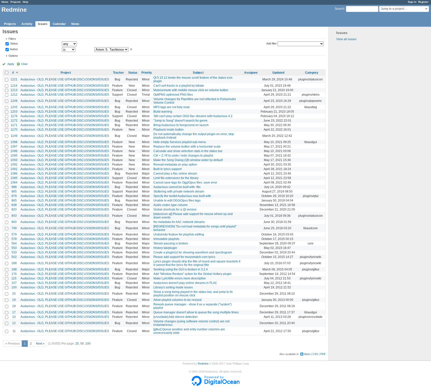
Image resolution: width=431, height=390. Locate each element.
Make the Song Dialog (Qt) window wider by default (188, 160)
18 (14, 306)
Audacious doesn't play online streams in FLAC (185, 283)
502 (14, 257)
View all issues (346, 39)
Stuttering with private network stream (178, 191)
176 (14, 274)
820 (14, 209)
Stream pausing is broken (170, 243)
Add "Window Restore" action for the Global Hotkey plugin (192, 274)
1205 (13, 107)
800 (14, 222)
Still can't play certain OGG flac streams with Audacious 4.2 (192, 116)
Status (13, 43)
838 (14, 205)
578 (14, 239)
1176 (14, 116)
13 (14, 317)
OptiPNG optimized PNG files (173, 94)
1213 (13, 90)
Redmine (203, 363)
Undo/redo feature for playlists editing (178, 234)
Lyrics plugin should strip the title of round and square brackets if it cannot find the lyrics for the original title (196, 263)
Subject (198, 72)
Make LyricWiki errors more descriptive (179, 278)
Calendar (59, 24)
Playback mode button (168, 129)
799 (14, 228)
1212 (13, 94)
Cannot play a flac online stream (175, 173)
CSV (315, 354)
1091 (13, 169)
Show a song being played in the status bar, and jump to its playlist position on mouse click (193, 293)
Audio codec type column (170, 205)
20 (14, 293)
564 (14, 243)
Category (311, 72)
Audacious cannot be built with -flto (177, 187)
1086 (13, 173)
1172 (14, 120)
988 (14, 187)
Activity (26, 24)
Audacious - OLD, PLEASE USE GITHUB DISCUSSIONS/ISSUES (64, 79)
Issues (42, 24)
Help (25, 1)
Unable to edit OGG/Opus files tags (177, 200)
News (75, 24)
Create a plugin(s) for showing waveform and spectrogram (192, 252)
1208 (13, 101)
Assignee (251, 72)
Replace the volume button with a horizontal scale (187, 146)
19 (14, 300)
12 (14, 323)
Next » (40, 343)
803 (14, 215)
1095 (13, 155)
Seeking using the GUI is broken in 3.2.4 (180, 269)
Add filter (271, 43)
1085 (13, 178)
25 (77, 343)
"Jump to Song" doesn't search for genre (180, 120)
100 (14, 287)
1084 (13, 182)
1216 (13, 85)
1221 (13, 79)
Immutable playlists (166, 239)
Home (4, 1)
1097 (13, 146)
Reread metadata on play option (175, 164)
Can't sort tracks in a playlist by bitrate (178, 85)
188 (14, 269)
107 (14, 283)
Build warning (162, 111)
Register (423, 1)
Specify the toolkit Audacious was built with (182, 196)
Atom (307, 354)
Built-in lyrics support (167, 169)
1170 (14, 129)
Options (13, 55)
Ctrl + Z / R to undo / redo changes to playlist (183, 155)
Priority (146, 72)
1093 (13, 160)
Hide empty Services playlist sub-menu (179, 142)
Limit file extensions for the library (176, 178)
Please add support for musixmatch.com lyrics (184, 257)
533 (14, 252)
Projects (15, 1)
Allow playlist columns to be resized (177, 300)
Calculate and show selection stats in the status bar (187, 151)
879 (14, 196)
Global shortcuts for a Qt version (175, 209)
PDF (323, 354)
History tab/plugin (165, 248)
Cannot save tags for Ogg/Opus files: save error (185, 182)
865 (14, 200)
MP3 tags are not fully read (171, 107)
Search (339, 8)
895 (14, 191)
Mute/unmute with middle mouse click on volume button (190, 90)
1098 (13, 142)
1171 (14, 125)
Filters (12, 38)
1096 (13, 151)
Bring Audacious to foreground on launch (181, 125)
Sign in (412, 1)
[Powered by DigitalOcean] (215, 384)
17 (14, 312)
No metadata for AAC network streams (179, 222)
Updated (278, 72)
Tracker (118, 72)
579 (14, 234)
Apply (10, 63)
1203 (13, 111)
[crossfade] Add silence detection (175, 317)
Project (66, 72)
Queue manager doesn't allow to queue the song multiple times (196, 312)
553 (14, 248)
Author (13, 49)
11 (14, 331)
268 (14, 263)
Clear (24, 63)
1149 (14, 136)
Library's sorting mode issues (173, 287)
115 (13, 278)
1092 (13, 164)
